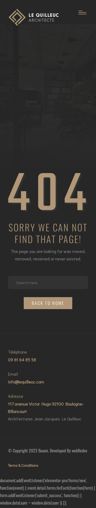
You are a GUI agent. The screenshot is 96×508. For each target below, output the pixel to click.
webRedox (79, 450)
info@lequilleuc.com (26, 381)
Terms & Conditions (23, 465)
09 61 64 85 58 (22, 359)
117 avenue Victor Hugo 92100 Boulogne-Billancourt (45, 407)
